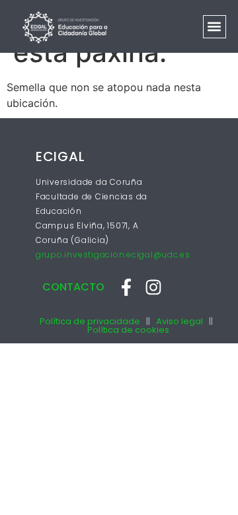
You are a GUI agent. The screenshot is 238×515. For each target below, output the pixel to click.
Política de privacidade (90, 321)
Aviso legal (179, 321)
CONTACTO (73, 286)
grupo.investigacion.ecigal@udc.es (113, 254)
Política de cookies (128, 330)
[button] (214, 26)
